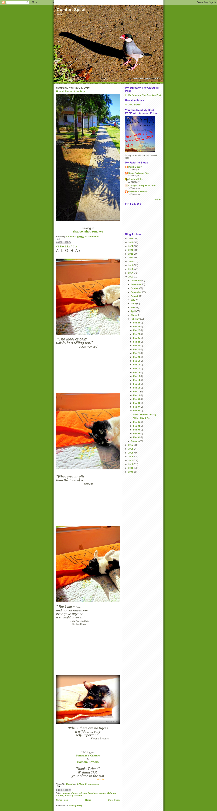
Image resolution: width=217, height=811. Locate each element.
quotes (102, 793)
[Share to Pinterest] (69, 242)
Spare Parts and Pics (138, 173)
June (133, 303)
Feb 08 (136, 403)
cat (80, 793)
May (133, 307)
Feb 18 (136, 365)
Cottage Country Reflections (142, 185)
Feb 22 (136, 349)
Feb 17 (136, 368)
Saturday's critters (73, 795)
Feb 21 (136, 353)
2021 (130, 257)
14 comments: (92, 784)
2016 (130, 277)
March (134, 315)
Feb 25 (136, 338)
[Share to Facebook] (66, 242)
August (135, 296)
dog (85, 793)
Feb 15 (136, 376)
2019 (130, 265)
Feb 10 (136, 395)
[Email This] (57, 242)
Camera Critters (88, 762)
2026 (130, 238)
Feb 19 (136, 361)
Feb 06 (136, 410)
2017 (130, 273)
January (135, 441)
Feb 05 (136, 422)
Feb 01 (136, 437)
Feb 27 (136, 330)
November (136, 284)
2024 (130, 246)
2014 (130, 449)
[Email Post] (88, 239)
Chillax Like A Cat (66, 246)
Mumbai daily (135, 167)
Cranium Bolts (135, 179)
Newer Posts (62, 800)
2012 (130, 456)
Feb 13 (136, 384)
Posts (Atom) (75, 805)
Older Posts (114, 800)
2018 (130, 269)
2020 (130, 261)
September (136, 292)
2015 (130, 445)
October (135, 288)
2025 (130, 242)
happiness (93, 793)
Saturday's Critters (88, 755)
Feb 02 (136, 433)
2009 (130, 468)
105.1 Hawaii (134, 105)
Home (88, 800)
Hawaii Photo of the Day (70, 91)
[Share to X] (63, 242)
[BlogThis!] (60, 242)
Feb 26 (136, 334)
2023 (130, 250)
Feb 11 (136, 391)
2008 (130, 472)
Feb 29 (136, 323)
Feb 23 (136, 345)
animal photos (70, 793)
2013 (130, 453)
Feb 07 (136, 407)
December (136, 280)
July (133, 300)
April (133, 311)
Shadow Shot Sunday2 (87, 231)
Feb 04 (136, 426)
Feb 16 (136, 372)
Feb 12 (136, 388)
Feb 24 (136, 342)
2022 (130, 254)
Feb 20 (136, 357)
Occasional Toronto (138, 192)
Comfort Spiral (71, 9)
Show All (157, 199)
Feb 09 (136, 399)
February (135, 319)
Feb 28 (136, 326)
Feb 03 (136, 430)
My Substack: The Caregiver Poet (144, 95)
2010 (130, 464)
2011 (130, 460)
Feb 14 (136, 380)
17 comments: (92, 236)
